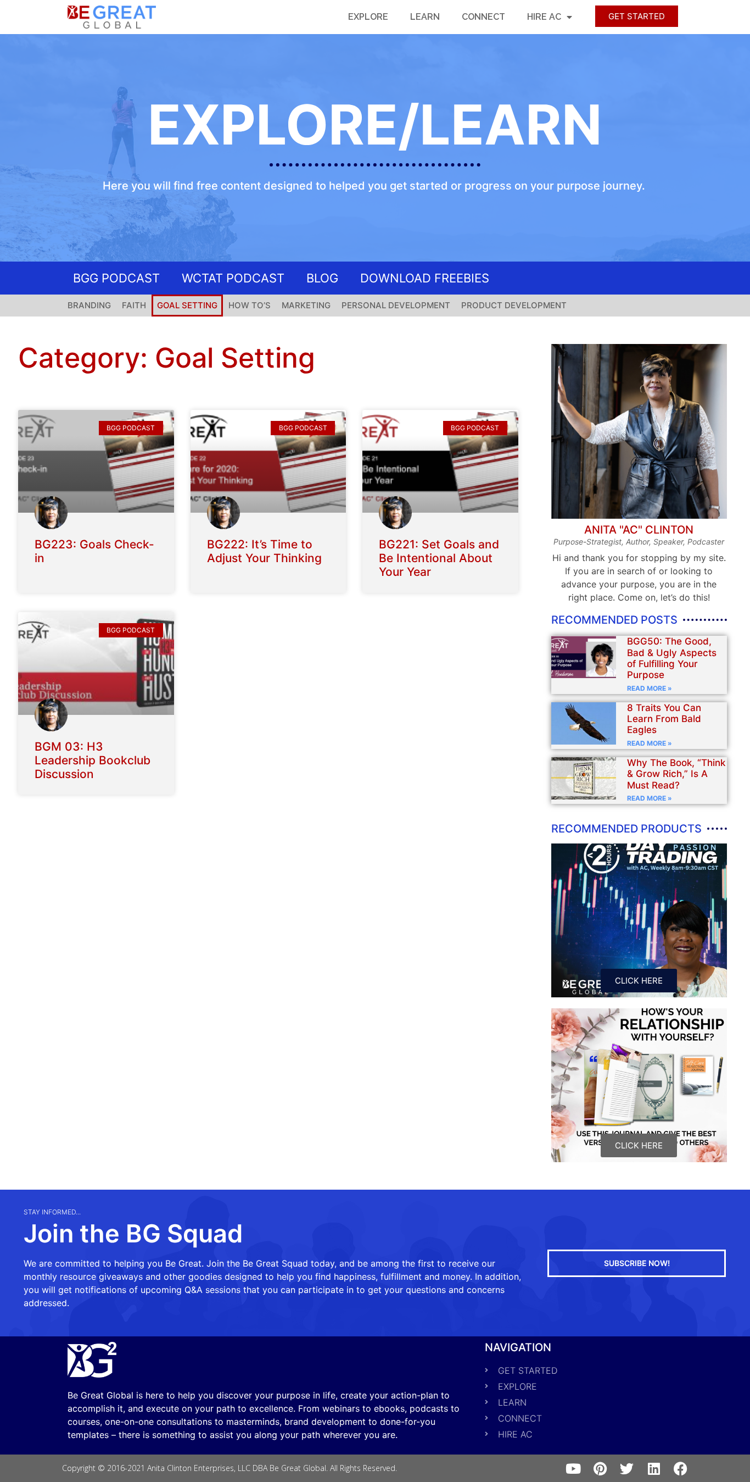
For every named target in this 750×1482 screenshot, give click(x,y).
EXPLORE (368, 17)
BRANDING (89, 305)
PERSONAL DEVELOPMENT (396, 305)
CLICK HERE (639, 980)
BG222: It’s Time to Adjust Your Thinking (264, 551)
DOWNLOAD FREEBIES (424, 278)
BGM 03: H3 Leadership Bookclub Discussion (92, 760)
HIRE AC (544, 17)
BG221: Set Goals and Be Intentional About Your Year (439, 558)
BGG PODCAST (116, 278)
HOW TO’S (249, 305)
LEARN (425, 17)
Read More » (649, 688)
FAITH (134, 305)
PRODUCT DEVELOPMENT (514, 305)
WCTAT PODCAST (233, 278)
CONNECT (483, 17)
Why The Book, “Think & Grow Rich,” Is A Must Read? (676, 774)
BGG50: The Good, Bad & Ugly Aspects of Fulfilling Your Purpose (672, 658)
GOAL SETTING (187, 305)
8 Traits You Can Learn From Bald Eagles (664, 719)
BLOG (322, 278)
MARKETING (306, 305)
